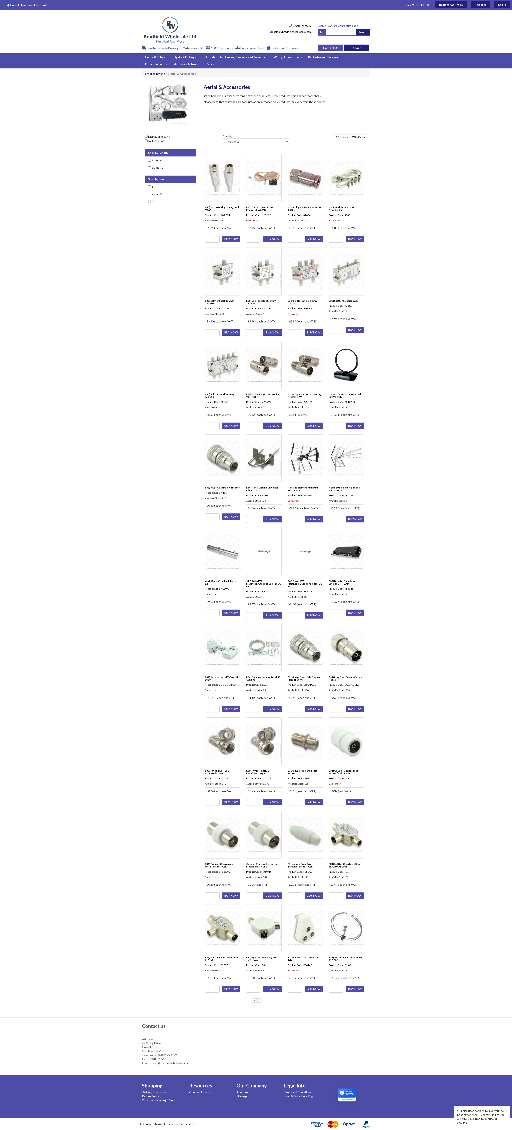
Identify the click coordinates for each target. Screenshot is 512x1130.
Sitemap (242, 1096)
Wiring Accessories (288, 58)
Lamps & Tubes (157, 58)
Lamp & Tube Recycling (298, 1096)
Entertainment (157, 65)
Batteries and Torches (325, 58)
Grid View (342, 137)
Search (362, 32)
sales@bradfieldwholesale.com (292, 31)
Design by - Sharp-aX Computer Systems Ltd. (167, 1124)
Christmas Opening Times (158, 1100)
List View (360, 137)
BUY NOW (231, 239)
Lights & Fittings (187, 58)
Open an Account (200, 1092)
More (212, 65)
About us (242, 1092)
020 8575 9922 (302, 25)
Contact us (154, 1026)
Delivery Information (155, 1092)
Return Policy (150, 1096)
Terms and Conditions (297, 1092)
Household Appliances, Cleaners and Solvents (237, 58)
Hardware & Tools (188, 65)
